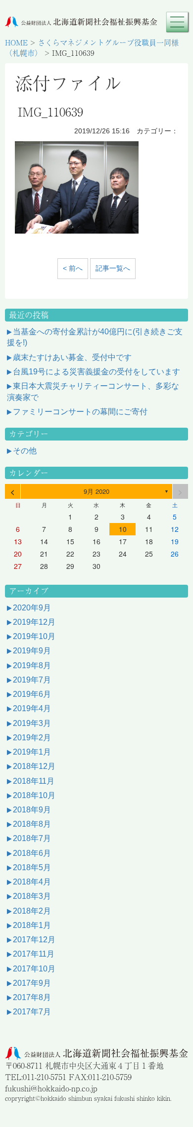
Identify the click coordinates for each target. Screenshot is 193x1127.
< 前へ (73, 268)
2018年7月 (32, 838)
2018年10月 (34, 795)
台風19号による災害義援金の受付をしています (96, 371)
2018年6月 (32, 853)
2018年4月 (32, 882)
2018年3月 (32, 896)
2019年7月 (32, 680)
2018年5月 (32, 867)
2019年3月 (32, 723)
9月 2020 (96, 491)
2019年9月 (32, 650)
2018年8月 (32, 824)
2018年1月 (32, 925)
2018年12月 (34, 766)
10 (123, 529)
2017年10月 (34, 969)
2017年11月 (33, 954)
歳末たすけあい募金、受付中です (72, 357)
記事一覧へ (113, 268)
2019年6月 (32, 694)
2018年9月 (32, 809)
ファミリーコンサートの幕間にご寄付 (80, 411)
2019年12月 (34, 622)
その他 (25, 450)
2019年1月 (32, 752)
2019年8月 (32, 665)
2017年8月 (32, 997)
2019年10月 (34, 636)
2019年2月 (32, 737)
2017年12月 (34, 939)
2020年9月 (32, 608)
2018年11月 (33, 781)
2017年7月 (32, 1011)
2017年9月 (32, 983)
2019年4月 (32, 708)
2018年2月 (32, 911)
